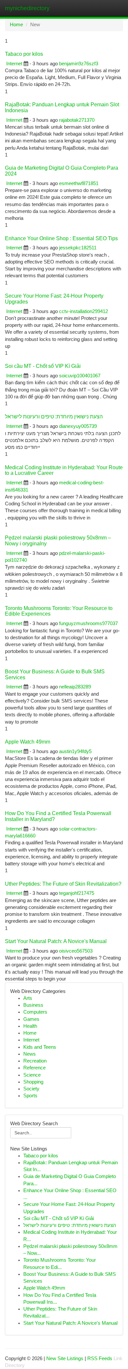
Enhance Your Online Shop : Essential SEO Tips (61, 238)
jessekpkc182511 (77, 247)
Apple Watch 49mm (27, 742)
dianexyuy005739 (78, 426)
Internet (14, 63)
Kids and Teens (39, 1047)
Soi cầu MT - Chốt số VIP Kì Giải (43, 366)
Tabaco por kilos (24, 54)
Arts (27, 998)
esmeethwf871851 (78, 183)
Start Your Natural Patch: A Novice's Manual (56, 941)
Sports (30, 1095)
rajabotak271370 (77, 120)
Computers (35, 1012)
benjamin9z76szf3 (78, 63)
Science (32, 1075)
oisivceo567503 (76, 951)
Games (31, 1019)
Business (33, 1005)
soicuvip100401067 (79, 375)
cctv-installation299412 (83, 311)
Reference (34, 1067)
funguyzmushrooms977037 (88, 623)
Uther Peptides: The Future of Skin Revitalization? (63, 884)
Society (31, 1088)
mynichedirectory (27, 8)
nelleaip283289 (75, 686)
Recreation (35, 1061)
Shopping (33, 1082)
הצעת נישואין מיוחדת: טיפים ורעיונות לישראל (54, 416)
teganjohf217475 (76, 893)
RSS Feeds (99, 1358)
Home (16, 24)
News (29, 1054)
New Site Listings (64, 1358)
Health (30, 1026)
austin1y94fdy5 (75, 751)
